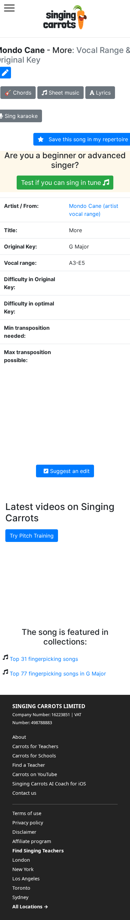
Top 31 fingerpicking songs (44, 659)
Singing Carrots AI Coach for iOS (49, 783)
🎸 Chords (18, 92)
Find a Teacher (28, 765)
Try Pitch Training (32, 535)
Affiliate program (31, 841)
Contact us (24, 793)
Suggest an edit (69, 471)
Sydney (20, 897)
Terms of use (26, 813)
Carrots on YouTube (34, 774)
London (21, 860)
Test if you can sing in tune (62, 183)
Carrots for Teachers (35, 746)
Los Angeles (26, 878)
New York (23, 869)
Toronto (21, 888)
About (19, 737)
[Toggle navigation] (9, 8)
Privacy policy (27, 822)
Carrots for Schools (34, 755)
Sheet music (63, 92)
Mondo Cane (85, 206)
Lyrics (102, 92)
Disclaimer (24, 832)
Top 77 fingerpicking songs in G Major (58, 673)
